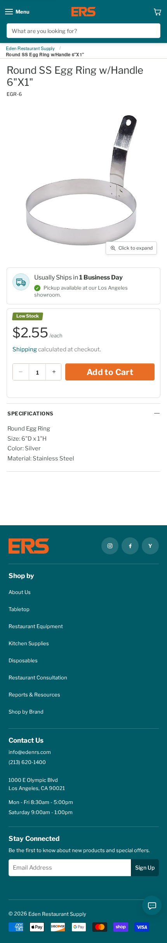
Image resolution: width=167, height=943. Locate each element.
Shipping (24, 349)
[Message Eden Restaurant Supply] (152, 905)
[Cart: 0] (157, 11)
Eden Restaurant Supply (30, 48)
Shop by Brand (26, 712)
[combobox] (83, 30)
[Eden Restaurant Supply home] (83, 11)
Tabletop (19, 609)
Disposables (23, 660)
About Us (20, 592)
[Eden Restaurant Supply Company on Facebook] (130, 545)
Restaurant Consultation (38, 677)
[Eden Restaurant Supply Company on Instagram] (109, 545)
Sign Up (145, 867)
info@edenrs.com (30, 752)
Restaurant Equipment (36, 626)
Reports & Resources (34, 694)
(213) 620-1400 (27, 762)
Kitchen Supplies (29, 643)
